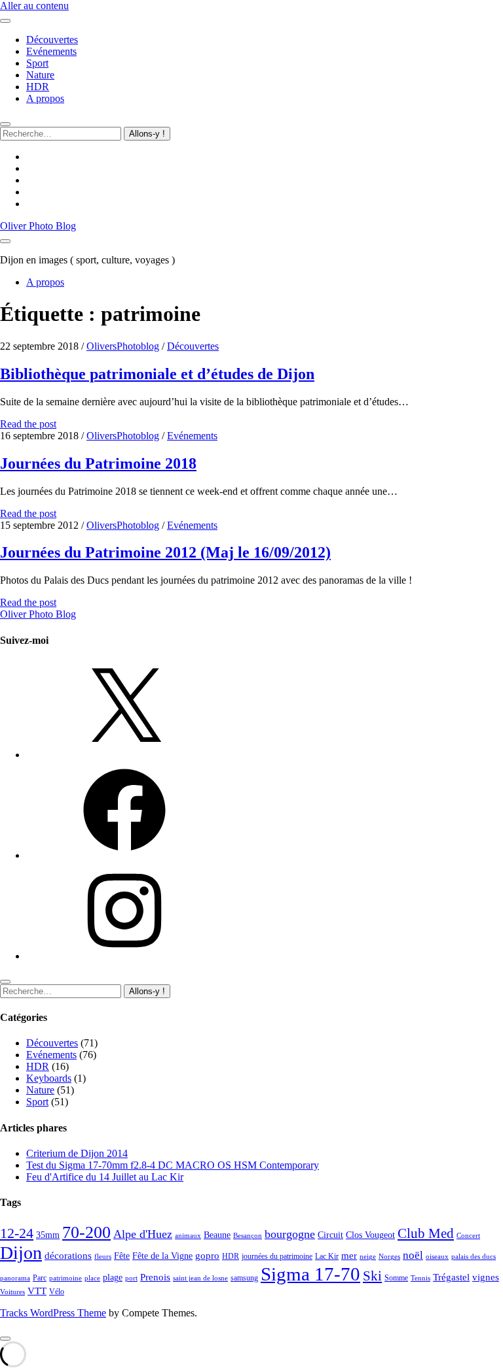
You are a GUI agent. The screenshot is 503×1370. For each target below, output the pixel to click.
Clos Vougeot (370, 1235)
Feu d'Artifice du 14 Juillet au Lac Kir (104, 1176)
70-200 (86, 1232)
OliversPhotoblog (122, 346)
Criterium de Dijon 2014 (77, 1153)
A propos (45, 98)
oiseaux (437, 1256)
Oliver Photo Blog (38, 225)
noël (413, 1255)
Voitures (12, 1291)
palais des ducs (473, 1256)
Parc (40, 1277)
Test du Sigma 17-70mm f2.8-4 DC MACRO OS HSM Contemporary (172, 1165)
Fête (122, 1256)
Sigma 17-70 (310, 1273)
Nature (40, 74)
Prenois (155, 1276)
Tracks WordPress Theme (53, 1312)
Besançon (247, 1235)
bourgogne (290, 1234)
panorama (15, 1278)
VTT (37, 1290)
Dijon (21, 1253)
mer (349, 1255)
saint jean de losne (200, 1278)
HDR (37, 86)
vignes (485, 1277)
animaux (188, 1235)
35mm (48, 1235)
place (92, 1278)
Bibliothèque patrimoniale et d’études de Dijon (157, 373)
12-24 (16, 1233)
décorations (68, 1255)
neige (368, 1256)
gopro (207, 1255)
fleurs (102, 1256)
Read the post (28, 423)
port (131, 1278)
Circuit (330, 1235)
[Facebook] (124, 855)
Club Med (426, 1233)
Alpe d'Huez (142, 1234)
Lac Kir (327, 1256)
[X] (124, 754)
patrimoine (65, 1278)
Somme (396, 1277)
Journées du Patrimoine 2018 (98, 463)
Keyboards (48, 1078)
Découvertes (52, 39)
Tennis (420, 1278)
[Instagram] (124, 955)
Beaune (217, 1235)
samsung (244, 1277)
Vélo (56, 1291)
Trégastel (451, 1277)
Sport (37, 63)
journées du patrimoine (277, 1256)
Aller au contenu (34, 5)
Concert (468, 1235)
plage (112, 1277)
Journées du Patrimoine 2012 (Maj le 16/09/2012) (165, 552)
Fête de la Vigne (162, 1256)
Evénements (51, 51)
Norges (389, 1256)
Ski (372, 1276)
